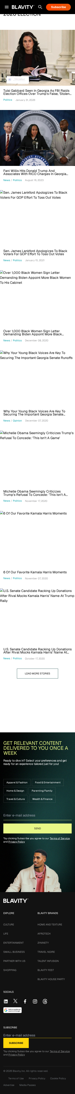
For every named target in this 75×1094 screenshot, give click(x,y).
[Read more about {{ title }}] (37, 58)
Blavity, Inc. (19, 1071)
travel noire (46, 952)
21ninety (43, 942)
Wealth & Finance (42, 799)
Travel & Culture (15, 799)
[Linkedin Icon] (5, 1001)
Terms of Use (16, 1078)
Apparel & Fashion (17, 782)
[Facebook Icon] (25, 1001)
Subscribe (58, 7)
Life (5, 933)
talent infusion (48, 961)
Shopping (9, 970)
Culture (8, 924)
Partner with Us (14, 961)
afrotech (44, 933)
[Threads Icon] (45, 1001)
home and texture (50, 924)
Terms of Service (60, 838)
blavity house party (51, 979)
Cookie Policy (58, 1078)
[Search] (40, 7)
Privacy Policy (16, 841)
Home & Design (15, 790)
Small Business (14, 952)
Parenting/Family (42, 790)
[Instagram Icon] (35, 1001)
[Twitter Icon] (15, 1001)
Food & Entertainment (48, 782)
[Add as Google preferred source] (12, 1010)
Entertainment (13, 942)
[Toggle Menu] (6, 7)
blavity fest (46, 970)
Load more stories (37, 673)
